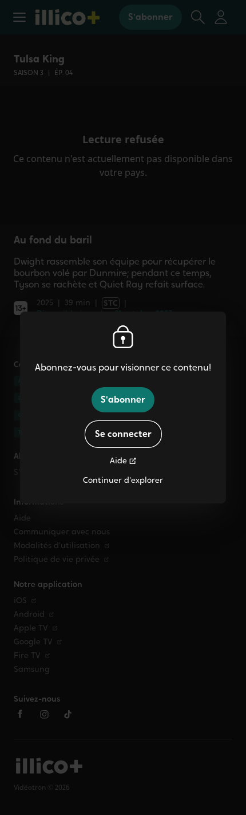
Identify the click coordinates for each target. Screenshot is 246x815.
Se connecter (123, 434)
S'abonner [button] (123, 399)
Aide (118, 461)
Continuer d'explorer (123, 480)
